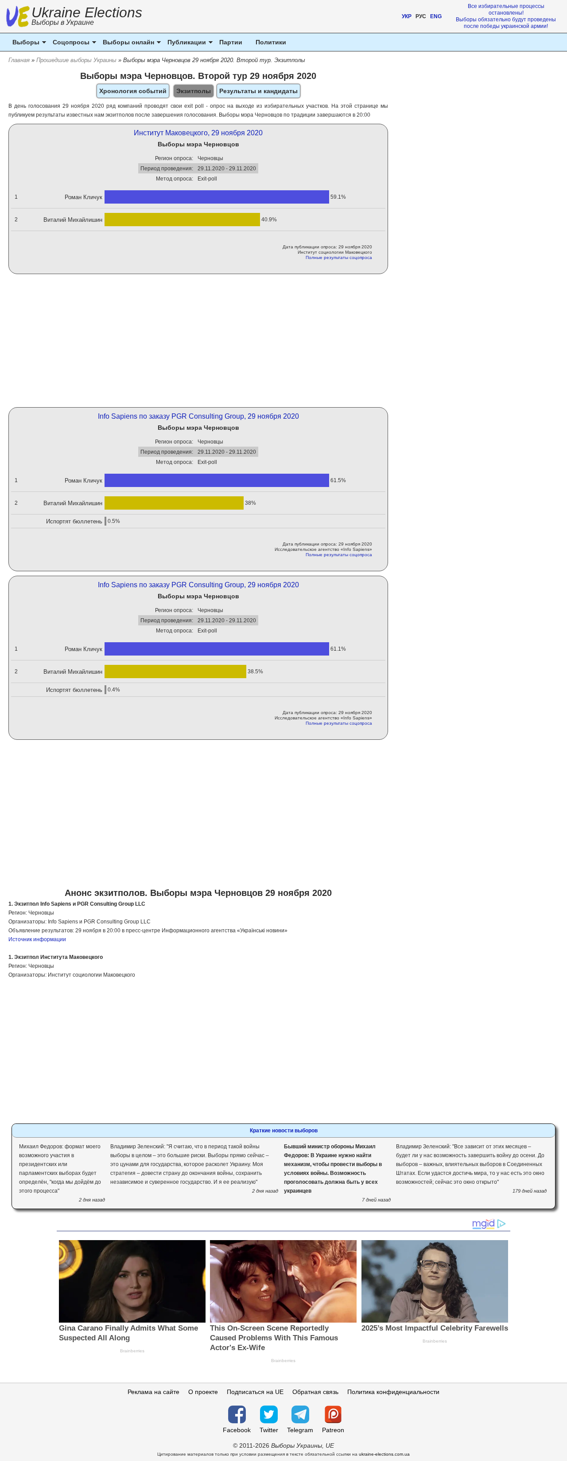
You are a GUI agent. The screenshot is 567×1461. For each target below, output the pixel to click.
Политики (271, 42)
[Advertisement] (198, 341)
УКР (407, 16)
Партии (230, 42)
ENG (436, 16)
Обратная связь (315, 1391)
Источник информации (37, 939)
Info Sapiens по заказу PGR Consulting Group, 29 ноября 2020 (198, 416)
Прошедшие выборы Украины (76, 60)
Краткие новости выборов (284, 1130)
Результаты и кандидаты (258, 90)
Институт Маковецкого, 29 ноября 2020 (198, 133)
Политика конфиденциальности (393, 1391)
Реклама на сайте (153, 1391)
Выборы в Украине (62, 22)
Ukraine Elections (86, 17)
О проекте (203, 1391)
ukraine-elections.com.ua (384, 1454)
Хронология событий (133, 90)
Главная (19, 60)
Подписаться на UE (255, 1391)
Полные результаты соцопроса (339, 257)
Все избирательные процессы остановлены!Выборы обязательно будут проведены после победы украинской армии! (506, 16)
